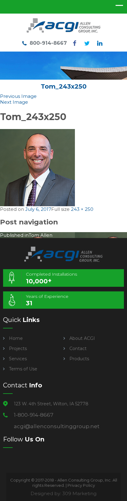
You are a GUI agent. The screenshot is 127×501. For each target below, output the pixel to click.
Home (16, 338)
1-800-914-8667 (33, 415)
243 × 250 (82, 209)
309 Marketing (79, 493)
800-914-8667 (48, 43)
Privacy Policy (81, 485)
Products (79, 358)
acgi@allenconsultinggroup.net (57, 426)
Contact (78, 348)
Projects (18, 348)
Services (18, 358)
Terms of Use (23, 369)
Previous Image (18, 96)
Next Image (14, 102)
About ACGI (82, 338)
